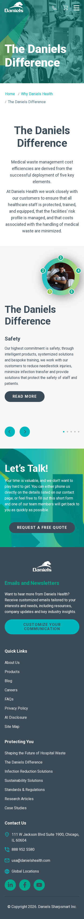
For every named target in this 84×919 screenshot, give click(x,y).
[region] (42, 41)
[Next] (25, 432)
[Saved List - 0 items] (65, 7)
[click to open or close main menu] (76, 7)
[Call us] (54, 7)
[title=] (14, 8)
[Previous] (10, 432)
